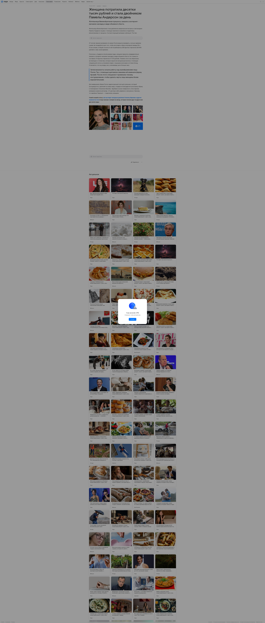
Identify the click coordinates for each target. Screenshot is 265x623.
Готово (132, 319)
